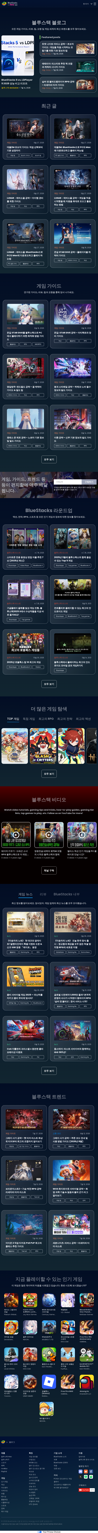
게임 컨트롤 (33, 1456)
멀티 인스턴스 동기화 (37, 1468)
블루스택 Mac (6, 1456)
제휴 (55, 1459)
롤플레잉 (4, 1499)
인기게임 (4, 1481)
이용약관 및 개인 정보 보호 (9, 1524)
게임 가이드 (12, 142)
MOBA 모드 (33, 1462)
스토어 (3, 1462)
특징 (31, 1453)
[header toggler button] (95, 4)
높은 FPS (32, 1495)
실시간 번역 (33, 1477)
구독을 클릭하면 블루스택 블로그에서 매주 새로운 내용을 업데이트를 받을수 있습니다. (74, 488)
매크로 (31, 1471)
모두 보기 (49, 459)
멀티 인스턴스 (34, 1465)
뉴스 (9, 936)
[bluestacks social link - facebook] (91, 1471)
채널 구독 (49, 870)
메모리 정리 (33, 1489)
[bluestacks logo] (9, 3)
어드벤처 (4, 1487)
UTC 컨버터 (33, 1504)
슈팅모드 (32, 1459)
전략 (3, 1508)
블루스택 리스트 (14, 552)
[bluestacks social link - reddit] (86, 1471)
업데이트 (82, 1456)
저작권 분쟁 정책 (24, 1524)
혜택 (3, 1465)
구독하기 (89, 481)
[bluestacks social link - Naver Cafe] (91, 1477)
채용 (55, 1465)
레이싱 (3, 1496)
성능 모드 (32, 1486)
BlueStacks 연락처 (61, 1462)
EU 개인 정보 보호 (36, 1524)
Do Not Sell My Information (52, 1524)
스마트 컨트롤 (34, 1480)
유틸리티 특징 (34, 1501)
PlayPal (4, 1471)
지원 (80, 1453)
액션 (3, 1484)
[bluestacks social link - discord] (80, 1471)
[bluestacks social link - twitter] (80, 1477)
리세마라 (32, 1483)
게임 (3, 1478)
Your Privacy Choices (51, 1532)
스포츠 (3, 1505)
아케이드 (4, 1490)
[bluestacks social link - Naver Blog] (86, 1477)
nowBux (4, 1468)
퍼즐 (3, 1493)
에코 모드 (32, 1474)
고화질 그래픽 (34, 1498)
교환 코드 (57, 1133)
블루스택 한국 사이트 (86, 1459)
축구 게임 (4, 1511)
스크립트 (32, 1492)
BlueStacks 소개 (60, 1456)
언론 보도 (57, 1468)
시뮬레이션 (5, 1502)
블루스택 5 (5, 1459)
